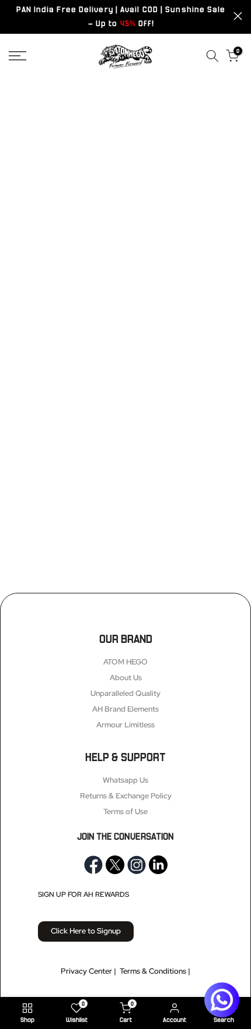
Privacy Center (86, 971)
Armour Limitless (125, 725)
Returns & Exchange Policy (126, 796)
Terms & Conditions (153, 971)
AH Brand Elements (125, 709)
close (237, 16)
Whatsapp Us (125, 780)
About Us (126, 678)
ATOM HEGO (125, 662)
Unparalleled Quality (125, 693)
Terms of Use (125, 811)
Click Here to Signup (86, 931)
